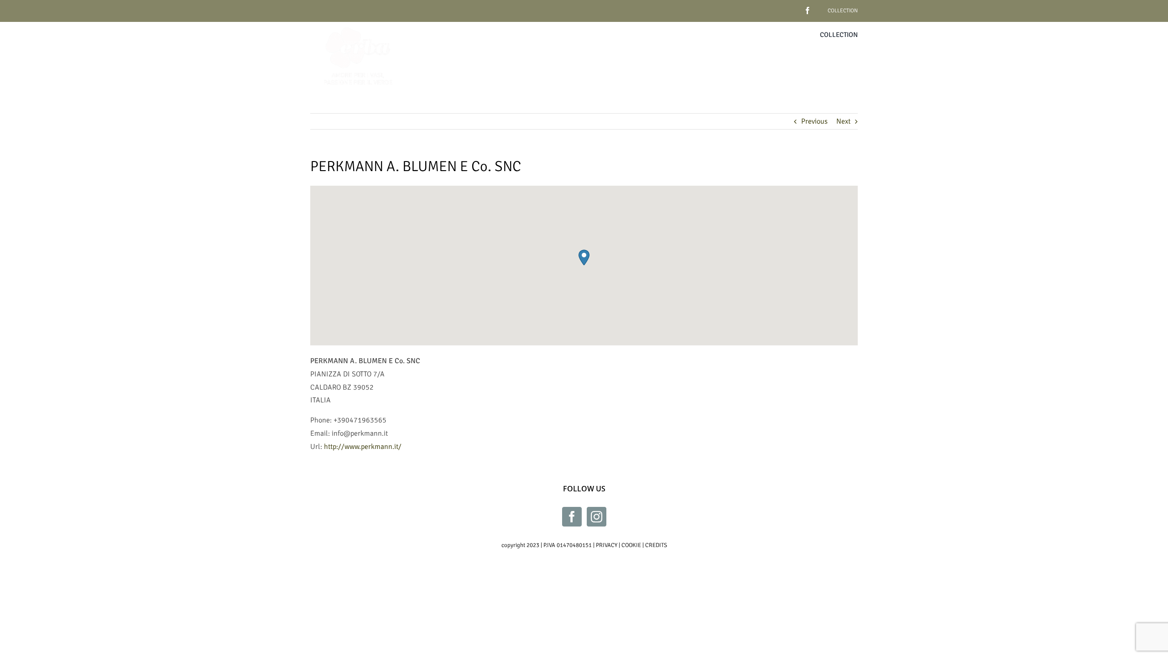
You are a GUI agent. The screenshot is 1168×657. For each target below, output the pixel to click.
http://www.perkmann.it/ (363, 446)
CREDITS (656, 545)
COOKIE (631, 545)
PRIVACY (606, 545)
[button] (584, 258)
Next (843, 121)
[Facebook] (572, 517)
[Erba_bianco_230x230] (358, 25)
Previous (814, 121)
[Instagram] (596, 517)
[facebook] (793, 7)
